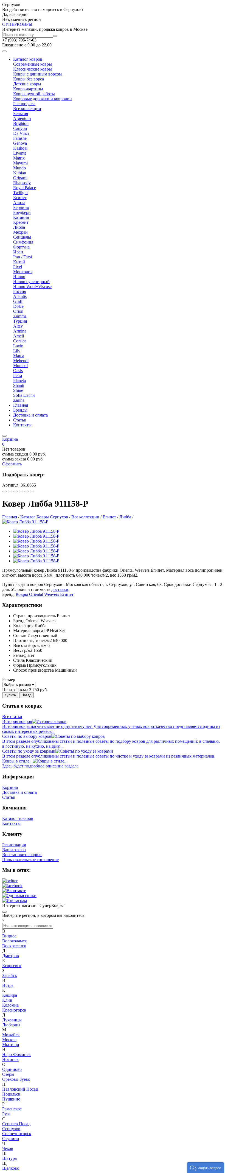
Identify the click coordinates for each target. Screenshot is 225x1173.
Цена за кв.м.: (15, 689)
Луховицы (12, 1020)
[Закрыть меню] (4, 436)
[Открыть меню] (4, 51)
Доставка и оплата (30, 415)
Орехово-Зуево (16, 1079)
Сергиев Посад (16, 1123)
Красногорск (14, 1010)
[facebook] (12, 885)
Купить (10, 695)
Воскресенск (14, 945)
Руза (6, 1113)
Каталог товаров (17, 818)
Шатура (9, 1158)
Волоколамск (14, 941)
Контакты (22, 425)
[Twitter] (32, 491)
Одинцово (12, 1069)
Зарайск (9, 975)
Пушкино (11, 1099)
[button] (205, 1167)
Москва (9, 1039)
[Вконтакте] (14, 890)
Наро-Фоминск (16, 1054)
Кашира (9, 995)
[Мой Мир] (26, 491)
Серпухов (11, 1128)
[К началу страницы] (4, 912)
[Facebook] (15, 491)
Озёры (8, 1074)
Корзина (10, 787)
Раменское (12, 1109)
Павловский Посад (20, 1089)
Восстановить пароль (22, 854)
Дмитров (10, 955)
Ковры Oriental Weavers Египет (45, 594)
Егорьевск (11, 965)
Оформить (12, 464)
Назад (26, 695)
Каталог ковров (27, 59)
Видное (9, 936)
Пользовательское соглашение (30, 859)
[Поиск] (55, 36)
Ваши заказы (14, 849)
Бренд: (8, 594)
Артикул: (10, 485)
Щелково (10, 1168)
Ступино (10, 1138)
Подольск (11, 1094)
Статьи (19, 420)
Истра (7, 985)
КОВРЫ (17, 24)
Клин (7, 1000)
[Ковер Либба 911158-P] (25, 522)
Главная (20, 405)
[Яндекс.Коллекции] (4, 491)
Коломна (10, 1005)
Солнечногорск (16, 1133)
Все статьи (12, 716)
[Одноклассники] (21, 491)
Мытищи (10, 1044)
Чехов (7, 1148)
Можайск (11, 1034)
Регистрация (14, 844)
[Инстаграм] (14, 900)
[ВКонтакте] (10, 491)
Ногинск (10, 1059)
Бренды (20, 410)
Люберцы (11, 1025)
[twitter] (10, 880)
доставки (59, 589)
